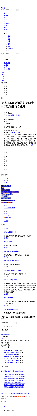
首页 (5, 13)
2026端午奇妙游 (8, 241)
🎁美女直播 (7, 217)
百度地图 (15, 393)
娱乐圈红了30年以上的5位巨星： (14, 383)
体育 (5, 25)
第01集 (6, 221)
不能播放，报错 (9, 208)
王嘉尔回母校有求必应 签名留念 (14, 381)
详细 (7, 63)
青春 (19, 115)
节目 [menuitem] (9, 44)
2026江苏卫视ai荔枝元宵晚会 (11, 260)
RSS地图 (9, 393)
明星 (5, 32)
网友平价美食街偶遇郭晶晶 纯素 (14, 385)
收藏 (2, 72)
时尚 (12, 115)
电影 (5, 17)
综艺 (5, 21)
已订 (2, 78)
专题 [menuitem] (9, 42)
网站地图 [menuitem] (10, 48)
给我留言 (26, 393)
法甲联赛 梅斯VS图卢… (11, 350)
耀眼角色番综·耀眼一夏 (10, 232)
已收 (2, 74)
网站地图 (3, 393)
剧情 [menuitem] (9, 36)
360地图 (20, 393)
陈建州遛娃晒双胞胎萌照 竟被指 (14, 387)
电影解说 (7, 23)
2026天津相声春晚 (8, 297)
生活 (2, 338)
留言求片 (3, 401)
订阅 (2, 76)
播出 (7, 69)
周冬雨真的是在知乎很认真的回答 (14, 378)
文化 (15, 115)
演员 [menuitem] (9, 38)
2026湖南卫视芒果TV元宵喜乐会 (12, 251)
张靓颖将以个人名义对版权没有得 (14, 376)
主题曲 (6, 65)
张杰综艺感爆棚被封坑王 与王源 (14, 374)
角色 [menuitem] (9, 40)
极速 (5, 205)
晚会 (9, 115)
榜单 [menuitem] (9, 50)
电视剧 (6, 15)
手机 (2, 81)
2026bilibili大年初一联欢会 (11, 280)
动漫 (5, 19)
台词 (5, 67)
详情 (32, 145)
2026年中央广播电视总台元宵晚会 (12, 270)
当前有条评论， (17, 132)
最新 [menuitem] (9, 46)
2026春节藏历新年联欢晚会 (11, 309)
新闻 (5, 27)
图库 (5, 29)
